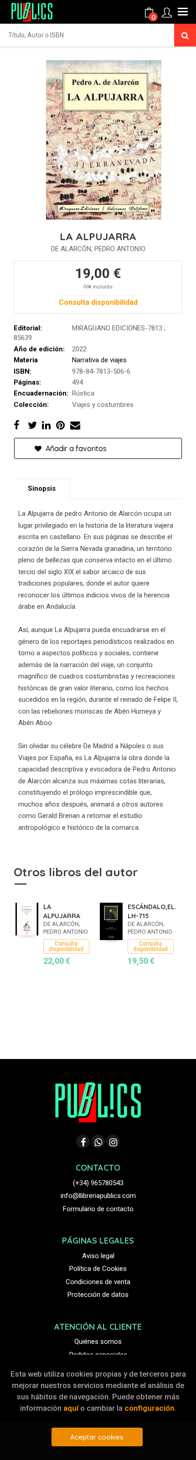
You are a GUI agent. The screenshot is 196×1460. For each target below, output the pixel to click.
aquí (70, 1408)
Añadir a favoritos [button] (75, 448)
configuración (149, 1408)
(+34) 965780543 (98, 1183)
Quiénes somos (98, 1341)
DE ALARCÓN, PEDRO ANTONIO (98, 249)
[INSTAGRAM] (113, 1141)
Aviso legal (98, 1256)
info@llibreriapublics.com (98, 1196)
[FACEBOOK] (83, 1141)
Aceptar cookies (97, 1437)
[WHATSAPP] (98, 1141)
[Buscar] (185, 35)
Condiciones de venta (98, 1282)
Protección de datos (98, 1294)
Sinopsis (42, 488)
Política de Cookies (98, 1269)
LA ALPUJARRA (61, 911)
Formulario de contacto (98, 1209)
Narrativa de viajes (99, 360)
